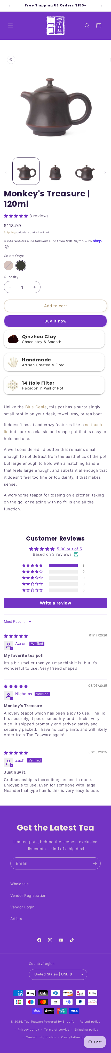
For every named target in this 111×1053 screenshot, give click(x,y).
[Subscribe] (94, 863)
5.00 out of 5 (69, 548)
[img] (16, 636)
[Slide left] (5, 172)
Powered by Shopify (59, 1021)
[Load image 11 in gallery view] (84, 171)
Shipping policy (86, 1029)
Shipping (10, 232)
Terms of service (56, 1029)
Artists (16, 918)
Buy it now (55, 321)
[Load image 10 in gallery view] (55, 171)
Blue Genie (36, 406)
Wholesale (19, 884)
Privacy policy (28, 1029)
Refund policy (90, 1021)
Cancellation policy (75, 1037)
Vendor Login (22, 907)
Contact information (41, 1037)
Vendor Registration (28, 895)
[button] (10, 25)
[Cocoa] (8, 265)
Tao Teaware (33, 1021)
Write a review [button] (55, 603)
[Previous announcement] (9, 5)
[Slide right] (105, 172)
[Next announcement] (101, 5)
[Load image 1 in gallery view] (26, 171)
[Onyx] (21, 265)
